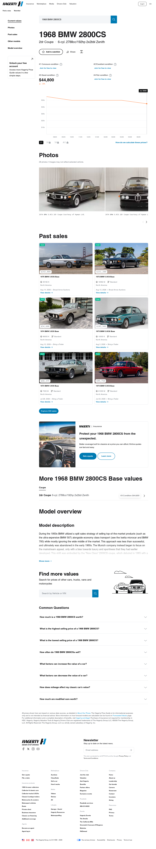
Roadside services (86, 803)
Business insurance (29, 812)
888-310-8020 (84, 806)
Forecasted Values (120, 715)
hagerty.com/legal (83, 718)
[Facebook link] (23, 748)
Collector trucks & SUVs (30, 793)
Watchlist (17, 10)
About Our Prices (84, 713)
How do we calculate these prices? (131, 142)
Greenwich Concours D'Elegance (91, 825)
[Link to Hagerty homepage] (34, 742)
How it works (55, 784)
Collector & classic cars (30, 790)
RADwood (83, 831)
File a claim (26, 778)
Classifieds (55, 778)
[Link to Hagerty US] (23, 840)
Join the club (84, 775)
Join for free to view (48, 68)
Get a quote (88, 456)
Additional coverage (29, 819)
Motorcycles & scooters (30, 800)
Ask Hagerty (84, 781)
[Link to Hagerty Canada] (28, 840)
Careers (112, 787)
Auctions (54, 775)
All (52, 800)
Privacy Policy (123, 756)
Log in (142, 4)
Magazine (83, 790)
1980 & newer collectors (30, 787)
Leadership (113, 781)
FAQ (110, 809)
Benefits (83, 784)
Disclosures (111, 840)
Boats (24, 806)
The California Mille (86, 822)
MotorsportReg (56, 815)
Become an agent (28, 828)
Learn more (106, 456)
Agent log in (26, 831)
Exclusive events (86, 794)
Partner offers (85, 787)
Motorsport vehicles (29, 803)
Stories (53, 796)
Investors (112, 797)
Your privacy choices (88, 840)
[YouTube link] (38, 748)
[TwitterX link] (28, 748)
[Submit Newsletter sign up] (131, 750)
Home (111, 775)
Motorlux (83, 828)
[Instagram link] (33, 748)
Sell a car (54, 781)
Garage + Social (56, 809)
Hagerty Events (85, 815)
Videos (53, 793)
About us (112, 778)
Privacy (111, 812)
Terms (111, 815)
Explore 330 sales (49, 411)
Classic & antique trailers (30, 796)
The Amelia (84, 818)
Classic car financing (29, 815)
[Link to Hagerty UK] (32, 840)
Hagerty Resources (58, 812)
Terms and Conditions (91, 758)
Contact (111, 794)
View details (45, 293)
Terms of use (128, 840)
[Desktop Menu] (150, 4)
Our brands (113, 784)
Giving (111, 800)
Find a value (7, 10)
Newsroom (113, 790)
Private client (26, 809)
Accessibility (101, 840)
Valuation (83, 778)
